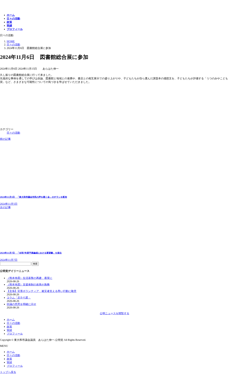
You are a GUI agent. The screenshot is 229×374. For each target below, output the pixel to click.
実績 (9, 330)
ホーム (11, 319)
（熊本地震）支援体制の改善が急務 (28, 284)
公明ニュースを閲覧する (114, 313)
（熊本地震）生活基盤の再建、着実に (29, 278)
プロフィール (15, 333)
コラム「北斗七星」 (19, 297)
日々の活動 (13, 132)
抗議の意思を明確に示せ (21, 304)
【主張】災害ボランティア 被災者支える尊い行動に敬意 (41, 291)
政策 (9, 326)
